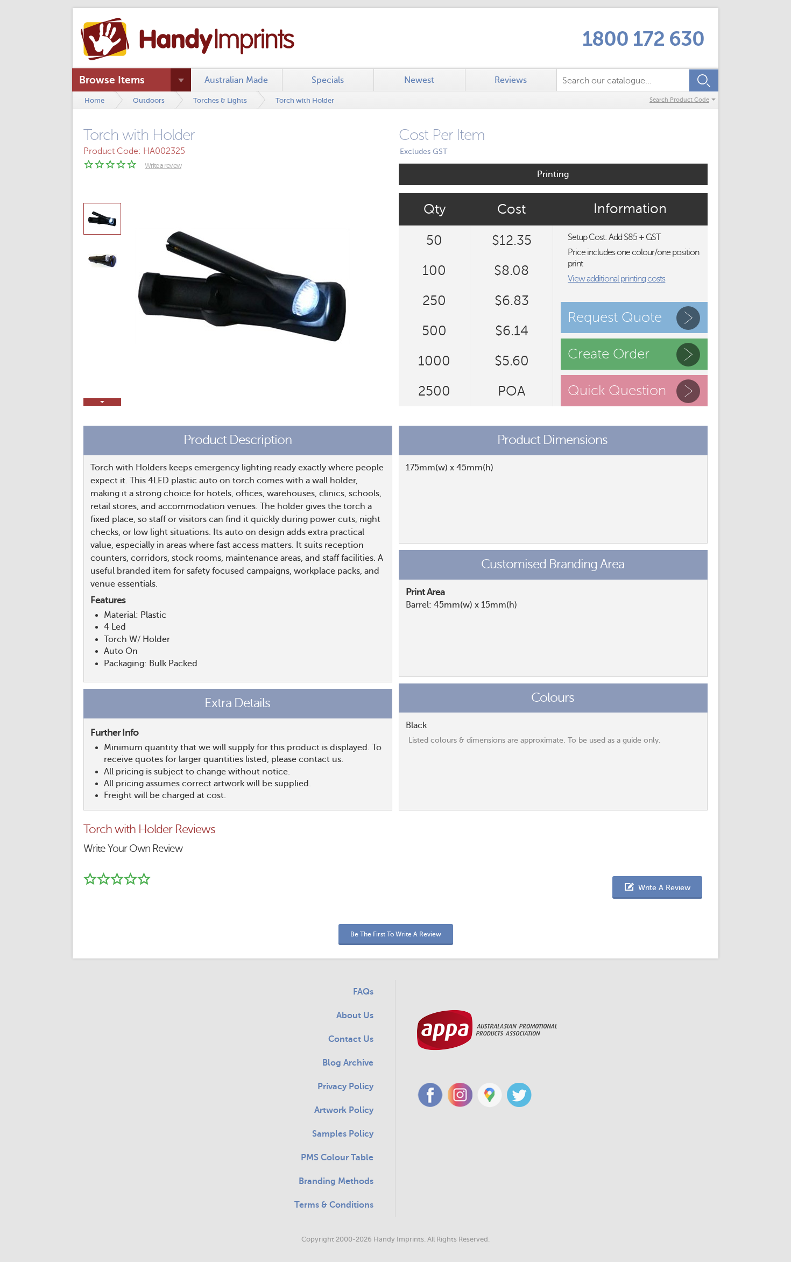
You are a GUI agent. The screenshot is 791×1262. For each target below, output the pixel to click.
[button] (657, 887)
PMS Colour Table (337, 1157)
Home (94, 100)
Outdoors (149, 100)
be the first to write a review (395, 934)
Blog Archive (347, 1063)
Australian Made (236, 80)
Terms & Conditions (333, 1205)
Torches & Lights (220, 100)
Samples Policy (342, 1134)
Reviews (511, 80)
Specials (328, 80)
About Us (354, 1015)
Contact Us (350, 1039)
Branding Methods (336, 1181)
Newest (419, 80)
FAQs (363, 992)
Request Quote (615, 317)
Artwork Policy (343, 1110)
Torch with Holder (305, 100)
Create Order (608, 354)
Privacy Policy (345, 1086)
